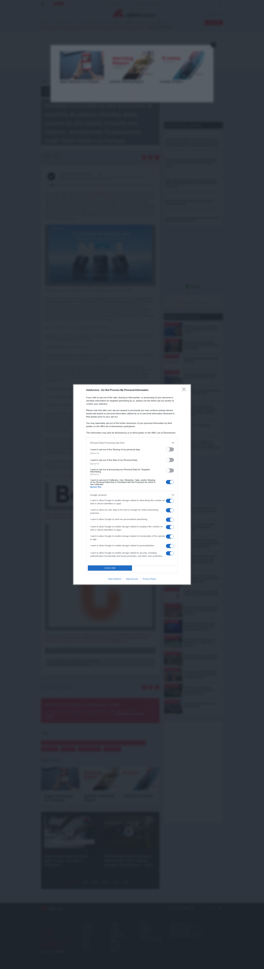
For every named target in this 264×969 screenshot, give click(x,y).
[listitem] (132, 442)
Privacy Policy (149, 579)
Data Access (132, 579)
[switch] (170, 449)
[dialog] (132, 484)
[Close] (185, 390)
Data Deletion (114, 579)
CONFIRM (110, 568)
